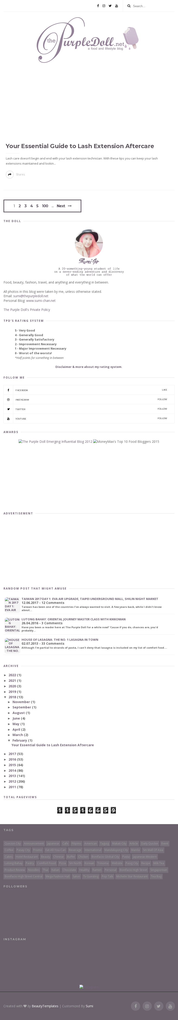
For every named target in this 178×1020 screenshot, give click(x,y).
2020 (13, 686)
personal (110, 870)
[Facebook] (98, 6)
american (90, 843)
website (117, 863)
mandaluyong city (116, 850)
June (17, 718)
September (22, 707)
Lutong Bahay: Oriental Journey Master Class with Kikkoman (74, 619)
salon (76, 876)
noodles (33, 870)
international (93, 850)
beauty (45, 857)
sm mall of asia (153, 850)
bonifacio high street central (23, 876)
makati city (119, 843)
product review (15, 870)
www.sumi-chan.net (41, 300)
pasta (126, 857)
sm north (75, 863)
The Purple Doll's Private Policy (26, 309)
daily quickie (149, 843)
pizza (62, 863)
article (134, 843)
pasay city (23, 850)
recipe (145, 863)
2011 (13, 787)
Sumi (89, 1006)
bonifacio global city (105, 857)
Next (61, 206)
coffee (9, 850)
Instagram (91, 399)
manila (135, 850)
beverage (75, 850)
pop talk (107, 876)
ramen (97, 870)
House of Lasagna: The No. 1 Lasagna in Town (60, 640)
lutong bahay (13, 863)
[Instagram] (103, 6)
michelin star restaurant (132, 876)
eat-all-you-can (55, 850)
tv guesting (91, 876)
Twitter (91, 409)
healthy (84, 870)
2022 (13, 675)
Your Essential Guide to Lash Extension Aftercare (80, 146)
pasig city (132, 863)
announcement (34, 843)
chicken (83, 857)
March (18, 735)
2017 (13, 754)
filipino (76, 843)
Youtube (91, 418)
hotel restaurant (27, 857)
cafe (65, 843)
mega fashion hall (58, 876)
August (19, 713)
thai (45, 870)
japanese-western (145, 857)
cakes (9, 857)
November (22, 702)
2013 (13, 776)
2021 (13, 680)
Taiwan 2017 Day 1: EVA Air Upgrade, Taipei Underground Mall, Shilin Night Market (90, 599)
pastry (30, 863)
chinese (58, 857)
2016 (13, 759)
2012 (13, 781)
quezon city (13, 843)
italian (55, 870)
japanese (53, 843)
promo (37, 850)
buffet (71, 857)
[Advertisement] (89, 550)
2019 (13, 691)
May (16, 724)
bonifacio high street (133, 870)
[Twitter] (110, 6)
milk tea (158, 863)
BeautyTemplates (45, 1006)
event (164, 843)
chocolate (69, 870)
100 (45, 206)
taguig (104, 843)
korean (89, 863)
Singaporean (158, 870)
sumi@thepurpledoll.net (30, 296)
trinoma (102, 863)
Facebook (91, 390)
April (17, 729)
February (20, 740)
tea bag (156, 876)
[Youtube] (116, 6)
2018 (13, 697)
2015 (13, 765)
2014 (13, 770)
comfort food (46, 863)
